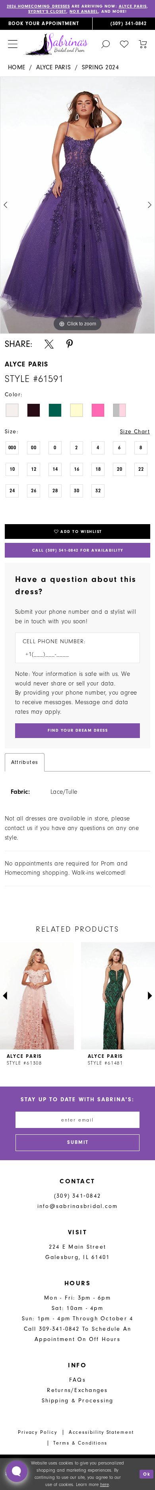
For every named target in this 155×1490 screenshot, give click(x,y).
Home (16, 67)
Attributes (25, 762)
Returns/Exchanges (77, 1390)
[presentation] (37, 995)
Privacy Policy (37, 1432)
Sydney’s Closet (47, 11)
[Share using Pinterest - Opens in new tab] (69, 344)
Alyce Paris (133, 6)
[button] (13, 44)
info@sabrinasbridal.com (77, 1206)
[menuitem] (46, 24)
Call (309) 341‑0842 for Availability (78, 550)
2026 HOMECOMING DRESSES (38, 6)
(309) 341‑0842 (77, 1195)
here (104, 1484)
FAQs (77, 1379)
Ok (146, 1474)
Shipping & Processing (78, 1400)
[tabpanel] (77, 205)
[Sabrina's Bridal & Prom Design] (56, 44)
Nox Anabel (84, 11)
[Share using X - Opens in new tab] (49, 344)
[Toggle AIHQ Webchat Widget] (16, 1471)
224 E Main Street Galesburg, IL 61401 (77, 1252)
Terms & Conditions (80, 1443)
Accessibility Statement (101, 1432)
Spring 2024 (100, 67)
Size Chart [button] (135, 431)
